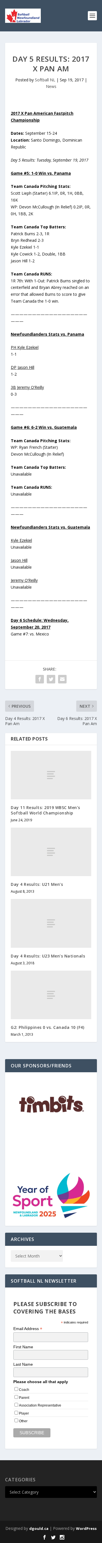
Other (23, 1421)
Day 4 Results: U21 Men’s (37, 884)
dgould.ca (38, 1528)
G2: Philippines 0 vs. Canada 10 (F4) (47, 1027)
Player (24, 1413)
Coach (24, 1390)
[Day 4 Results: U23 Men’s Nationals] (51, 923)
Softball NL (45, 80)
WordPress (86, 1528)
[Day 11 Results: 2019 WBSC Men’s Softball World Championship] (51, 775)
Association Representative (40, 1405)
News (51, 86)
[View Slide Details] (51, 1104)
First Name (23, 1347)
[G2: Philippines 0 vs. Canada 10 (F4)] (51, 995)
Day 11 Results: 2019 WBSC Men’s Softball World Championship (45, 810)
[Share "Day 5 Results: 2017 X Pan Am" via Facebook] (39, 679)
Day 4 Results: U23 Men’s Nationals (48, 956)
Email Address (27, 1328)
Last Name (23, 1364)
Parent (24, 1398)
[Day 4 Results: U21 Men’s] (51, 852)
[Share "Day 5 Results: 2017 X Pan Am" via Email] (62, 679)
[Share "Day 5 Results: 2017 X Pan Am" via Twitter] (51, 679)
